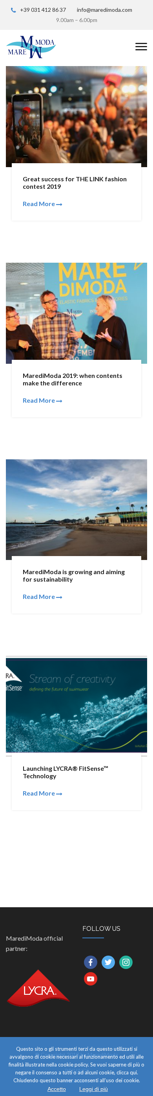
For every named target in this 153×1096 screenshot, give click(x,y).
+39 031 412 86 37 (43, 9)
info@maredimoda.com (104, 9)
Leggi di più (93, 1089)
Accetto (56, 1089)
